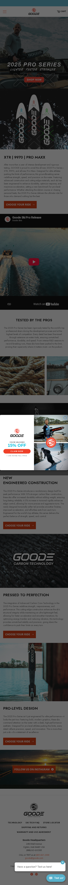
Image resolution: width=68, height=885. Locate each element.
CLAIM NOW (17, 451)
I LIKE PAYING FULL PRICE (17, 455)
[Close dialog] (65, 417)
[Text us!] (56, 878)
